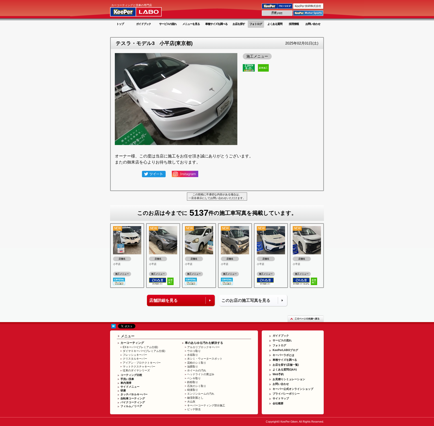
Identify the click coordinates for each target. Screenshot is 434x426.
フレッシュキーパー (135, 354)
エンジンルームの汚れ (200, 393)
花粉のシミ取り (196, 362)
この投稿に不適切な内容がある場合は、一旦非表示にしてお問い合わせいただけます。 (217, 196)
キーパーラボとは (283, 355)
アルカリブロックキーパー (203, 347)
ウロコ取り (194, 351)
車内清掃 (125, 382)
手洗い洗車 (127, 379)
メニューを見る (191, 24)
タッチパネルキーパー (134, 394)
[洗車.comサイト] (277, 15)
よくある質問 (274, 24)
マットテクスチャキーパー (139, 366)
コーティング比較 (131, 375)
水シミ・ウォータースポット (204, 358)
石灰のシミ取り (196, 386)
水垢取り (192, 354)
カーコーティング (132, 342)
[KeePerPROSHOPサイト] (277, 8)
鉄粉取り (192, 382)
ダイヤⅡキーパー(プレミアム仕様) (144, 351)
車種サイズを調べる (216, 24)
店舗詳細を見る (163, 300)
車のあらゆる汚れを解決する (204, 342)
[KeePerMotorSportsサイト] (308, 15)
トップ (120, 24)
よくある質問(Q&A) (285, 369)
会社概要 (278, 403)
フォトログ (256, 24)
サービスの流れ (168, 24)
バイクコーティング (132, 402)
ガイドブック (143, 24)
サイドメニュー (129, 386)
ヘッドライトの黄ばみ (200, 374)
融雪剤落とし (195, 397)
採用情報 (294, 24)
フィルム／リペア (131, 406)
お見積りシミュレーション (289, 379)
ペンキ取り (194, 378)
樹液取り (192, 389)
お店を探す (239, 24)
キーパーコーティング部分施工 (206, 405)
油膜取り (192, 366)
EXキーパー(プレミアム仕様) (140, 347)
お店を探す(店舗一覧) (286, 364)
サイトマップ (281, 398)
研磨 (123, 390)
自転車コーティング (132, 398)
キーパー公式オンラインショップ (293, 389)
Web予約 (278, 374)
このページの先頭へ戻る (305, 318)
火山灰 (191, 401)
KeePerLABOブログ (285, 350)
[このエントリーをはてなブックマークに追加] (113, 326)
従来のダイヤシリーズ (136, 370)
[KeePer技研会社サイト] (308, 8)
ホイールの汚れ (196, 370)
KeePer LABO (142, 9)
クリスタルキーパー (135, 358)
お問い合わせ (312, 24)
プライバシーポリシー (286, 393)
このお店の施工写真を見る (246, 300)
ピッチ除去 (194, 409)
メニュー (127, 336)
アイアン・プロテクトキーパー (142, 362)
